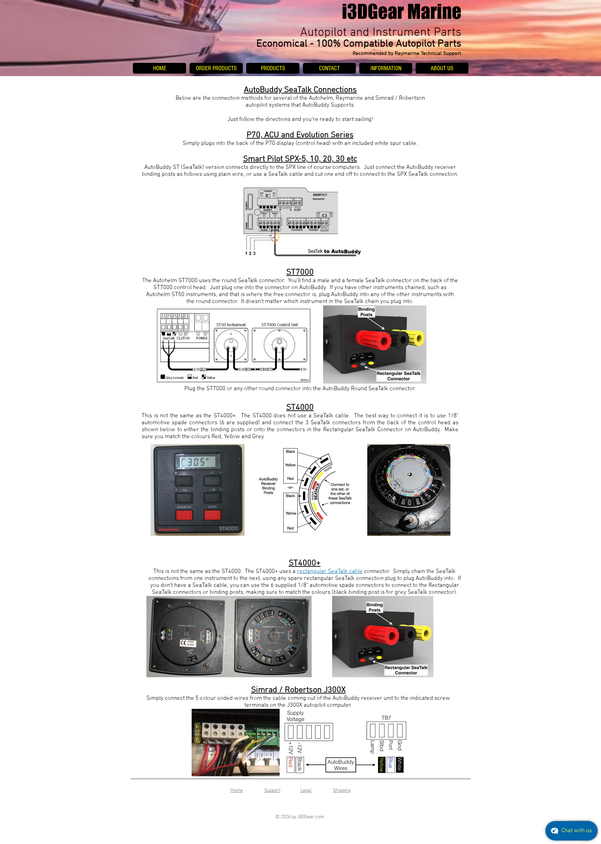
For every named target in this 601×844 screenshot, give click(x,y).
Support (272, 791)
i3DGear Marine (402, 11)
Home (237, 791)
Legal (306, 791)
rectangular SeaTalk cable (330, 571)
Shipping (342, 791)
